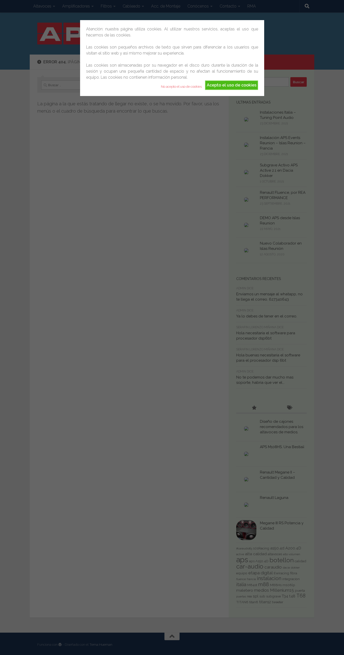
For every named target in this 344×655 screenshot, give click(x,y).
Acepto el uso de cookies (231, 85)
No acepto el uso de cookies (181, 86)
